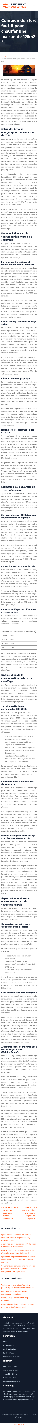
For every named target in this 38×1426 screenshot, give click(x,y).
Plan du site (19, 1424)
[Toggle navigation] (34, 5)
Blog (5, 56)
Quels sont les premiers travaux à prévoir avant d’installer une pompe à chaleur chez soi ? (18, 1260)
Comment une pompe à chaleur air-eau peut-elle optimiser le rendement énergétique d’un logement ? (18, 1269)
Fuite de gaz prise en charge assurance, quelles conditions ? (10, 1213)
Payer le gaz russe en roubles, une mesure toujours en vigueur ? (28, 1213)
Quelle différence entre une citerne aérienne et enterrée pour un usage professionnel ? (16, 1238)
